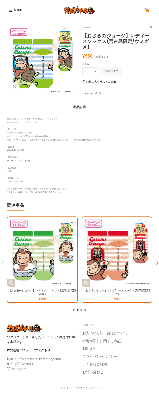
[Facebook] (96, 93)
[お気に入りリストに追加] (72, 222)
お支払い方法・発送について (105, 333)
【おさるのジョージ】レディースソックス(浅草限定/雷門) (117, 292)
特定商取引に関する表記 (101, 341)
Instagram (18, 368)
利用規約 (89, 348)
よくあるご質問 (94, 364)
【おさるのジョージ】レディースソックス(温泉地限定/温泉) (42, 292)
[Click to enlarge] (15, 87)
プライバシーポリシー (99, 356)
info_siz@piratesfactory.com (39, 359)
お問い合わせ (92, 372)
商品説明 (79, 107)
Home (85, 27)
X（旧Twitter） (22, 364)
